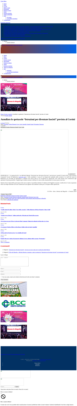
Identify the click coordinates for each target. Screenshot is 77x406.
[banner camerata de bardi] (14, 94)
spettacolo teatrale (15, 195)
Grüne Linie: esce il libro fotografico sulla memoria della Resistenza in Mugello (27, 198)
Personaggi (6, 9)
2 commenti (3, 123)
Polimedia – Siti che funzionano (39, 360)
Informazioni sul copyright (45, 359)
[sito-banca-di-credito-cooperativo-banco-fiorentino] (14, 308)
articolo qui (22, 177)
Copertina (2, 207)
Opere (5, 12)
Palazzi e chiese (7, 10)
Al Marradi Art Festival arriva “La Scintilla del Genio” (16, 32)
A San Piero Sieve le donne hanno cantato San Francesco (17, 36)
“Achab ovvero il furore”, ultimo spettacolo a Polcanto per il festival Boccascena (23, 28)
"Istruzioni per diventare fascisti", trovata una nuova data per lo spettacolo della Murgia (29, 249)
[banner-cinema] (14, 110)
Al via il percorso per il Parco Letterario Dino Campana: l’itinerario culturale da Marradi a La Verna (27, 29)
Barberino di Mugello (6, 195)
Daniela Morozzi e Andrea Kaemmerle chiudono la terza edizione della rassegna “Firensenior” (26, 33)
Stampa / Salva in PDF (6, 194)
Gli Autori (9, 17)
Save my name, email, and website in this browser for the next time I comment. (21, 277)
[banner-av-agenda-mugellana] (14, 296)
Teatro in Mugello (8, 14)
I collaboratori (7, 20)
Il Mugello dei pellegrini (12, 199)
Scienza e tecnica (8, 13)
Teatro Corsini (23, 195)
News (5, 5)
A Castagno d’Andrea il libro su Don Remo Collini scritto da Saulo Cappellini (22, 30)
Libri (5, 16)
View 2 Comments (5, 242)
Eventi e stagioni (8, 115)
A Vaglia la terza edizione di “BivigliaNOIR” (14, 34)
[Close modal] (1, 393)
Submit (16, 386)
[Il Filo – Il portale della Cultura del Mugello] (11, 45)
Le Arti (5, 6)
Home (5, 3)
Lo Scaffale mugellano (12, 18)
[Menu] (1, 76)
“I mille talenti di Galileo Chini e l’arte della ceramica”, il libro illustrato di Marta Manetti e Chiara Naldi (28, 26)
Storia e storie (7, 8)
